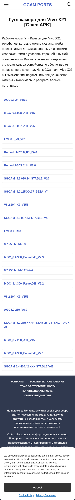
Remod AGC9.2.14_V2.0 (20, 165)
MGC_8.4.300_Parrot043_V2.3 (24, 257)
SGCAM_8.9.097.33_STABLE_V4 (26, 218)
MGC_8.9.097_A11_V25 (19, 126)
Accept (37, 487)
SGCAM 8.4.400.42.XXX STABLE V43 (28, 366)
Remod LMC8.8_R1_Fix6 (20, 152)
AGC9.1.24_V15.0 (15, 99)
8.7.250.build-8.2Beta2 (18, 270)
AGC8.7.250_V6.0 (15, 309)
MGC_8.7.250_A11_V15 (19, 340)
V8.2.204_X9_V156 (16, 296)
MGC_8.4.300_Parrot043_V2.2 (24, 283)
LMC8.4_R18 (12, 231)
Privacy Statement (46, 495)
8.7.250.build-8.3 (15, 244)
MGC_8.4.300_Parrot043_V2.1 (24, 353)
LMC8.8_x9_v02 (14, 139)
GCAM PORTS (37, 4)
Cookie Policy (26, 495)
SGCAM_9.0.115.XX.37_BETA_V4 (26, 191)
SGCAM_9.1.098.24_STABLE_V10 (26, 178)
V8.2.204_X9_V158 (16, 204)
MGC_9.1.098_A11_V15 (19, 113)
